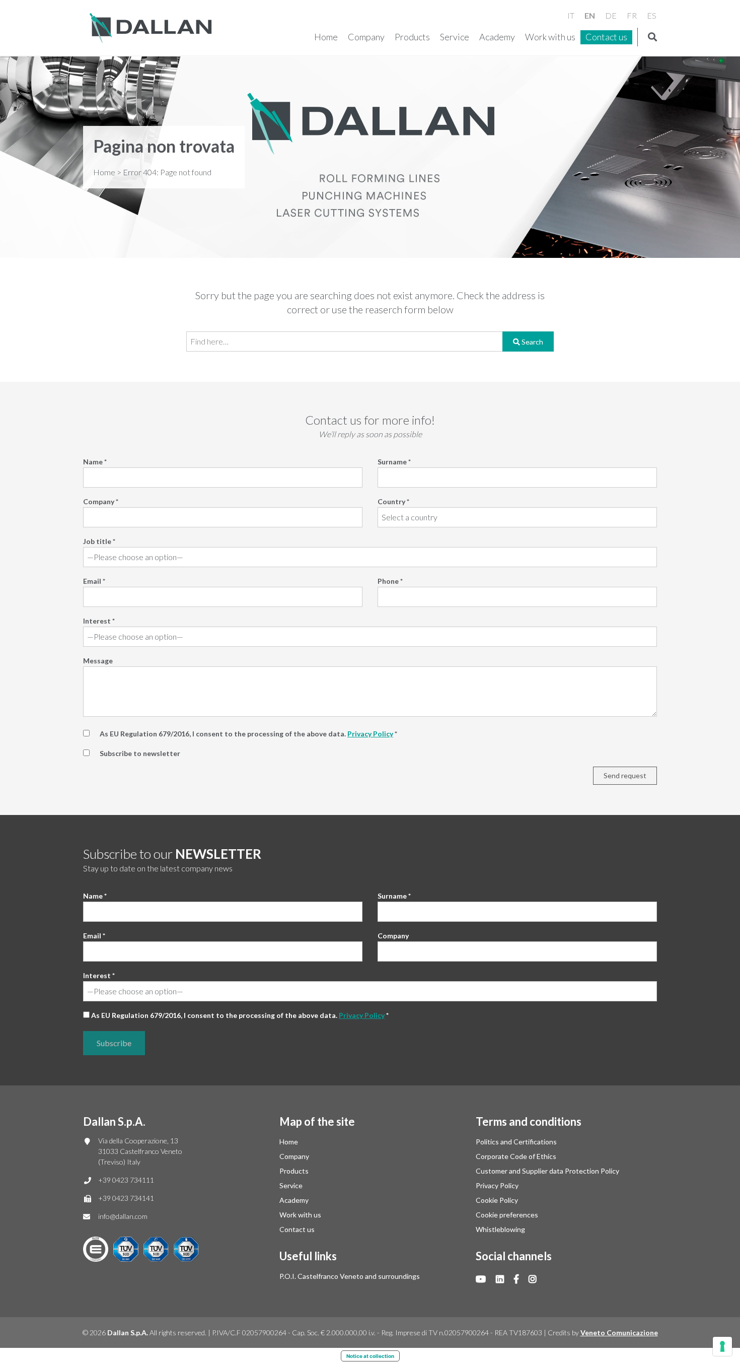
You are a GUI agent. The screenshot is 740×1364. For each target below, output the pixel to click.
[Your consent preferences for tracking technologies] (722, 1346)
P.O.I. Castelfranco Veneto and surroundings (349, 1276)
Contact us (606, 36)
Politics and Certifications (516, 1141)
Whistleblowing (500, 1229)
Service (454, 36)
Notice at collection (370, 1356)
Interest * (99, 621)
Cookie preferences (507, 1214)
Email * (94, 581)
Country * (393, 501)
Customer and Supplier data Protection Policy (547, 1171)
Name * (95, 461)
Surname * (394, 461)
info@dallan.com (122, 1216)
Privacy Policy (370, 733)
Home (326, 36)
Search (531, 341)
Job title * (99, 541)
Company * (100, 501)
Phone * (390, 581)
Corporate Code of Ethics (516, 1156)
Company (366, 36)
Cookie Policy (497, 1200)
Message (98, 660)
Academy (497, 36)
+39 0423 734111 (126, 1180)
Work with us (550, 36)
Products (412, 36)
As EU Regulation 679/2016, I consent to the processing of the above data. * (240, 1015)
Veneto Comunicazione (619, 1332)
